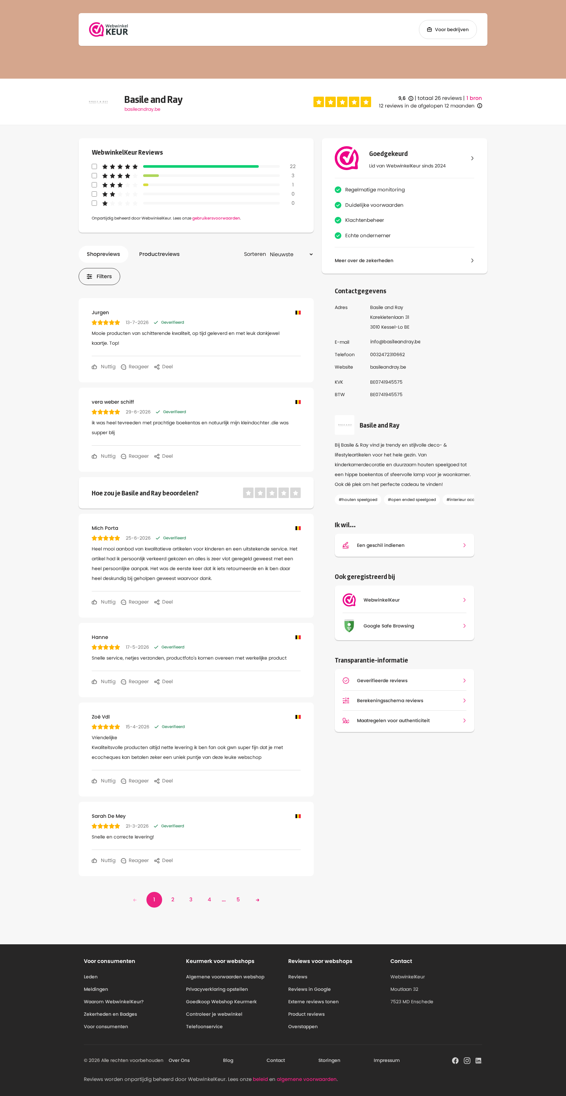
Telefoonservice (204, 1026)
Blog (228, 1060)
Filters (104, 276)
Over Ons (179, 1060)
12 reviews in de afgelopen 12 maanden (427, 105)
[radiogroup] (342, 102)
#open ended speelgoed (412, 499)
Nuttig (108, 366)
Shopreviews (103, 254)
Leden (91, 976)
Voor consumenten (106, 1026)
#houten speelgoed (358, 499)
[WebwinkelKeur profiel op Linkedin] (479, 1060)
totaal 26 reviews (440, 98)
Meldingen (96, 989)
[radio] (318, 102)
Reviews (297, 976)
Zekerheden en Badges (110, 1014)
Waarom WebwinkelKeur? (114, 1001)
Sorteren (255, 254)
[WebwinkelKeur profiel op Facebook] (455, 1060)
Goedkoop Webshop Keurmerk (221, 1001)
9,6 (405, 98)
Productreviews (159, 254)
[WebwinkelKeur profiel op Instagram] (467, 1060)
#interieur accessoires (468, 499)
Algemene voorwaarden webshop (225, 976)
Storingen (329, 1060)
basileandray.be (142, 109)
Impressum (387, 1060)
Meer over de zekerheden (364, 260)
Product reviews (306, 1014)
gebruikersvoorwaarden (216, 218)
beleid (260, 1079)
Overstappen (303, 1026)
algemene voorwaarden (307, 1079)
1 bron (474, 98)
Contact (276, 1060)
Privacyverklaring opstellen (217, 989)
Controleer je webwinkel (214, 1014)
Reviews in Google (309, 989)
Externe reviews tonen (313, 1001)
